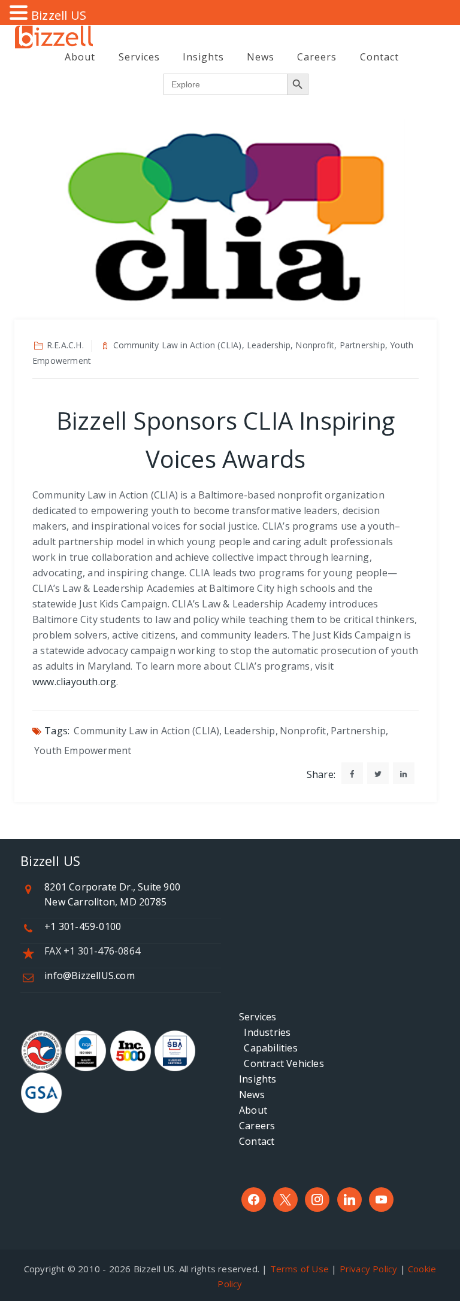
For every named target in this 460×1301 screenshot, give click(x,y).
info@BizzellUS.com (89, 975)
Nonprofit (303, 730)
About (80, 56)
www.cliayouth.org (74, 681)
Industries (264, 1032)
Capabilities (268, 1047)
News (260, 56)
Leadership (250, 730)
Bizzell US (58, 15)
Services (139, 56)
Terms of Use (299, 1269)
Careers (317, 56)
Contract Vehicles (281, 1063)
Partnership (358, 730)
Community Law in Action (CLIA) (146, 730)
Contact (379, 56)
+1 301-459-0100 (82, 926)
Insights (203, 56)
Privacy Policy (369, 1269)
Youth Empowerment (82, 750)
